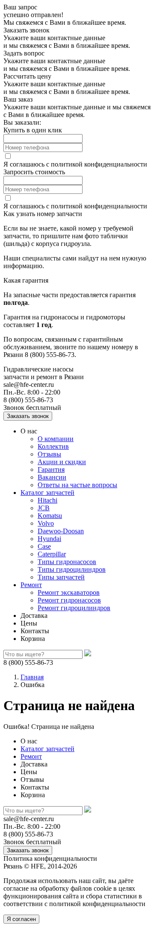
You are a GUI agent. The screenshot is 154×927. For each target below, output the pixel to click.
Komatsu (50, 515)
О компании (56, 438)
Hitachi (47, 500)
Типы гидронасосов (67, 561)
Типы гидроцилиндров (72, 569)
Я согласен (21, 919)
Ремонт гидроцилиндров (74, 607)
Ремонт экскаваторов (69, 592)
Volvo (46, 523)
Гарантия (51, 469)
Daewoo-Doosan (61, 531)
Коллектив (53, 446)
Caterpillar (52, 554)
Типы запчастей (61, 577)
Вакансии (52, 477)
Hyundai (49, 538)
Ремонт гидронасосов (69, 600)
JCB (44, 508)
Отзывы (49, 454)
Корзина (33, 638)
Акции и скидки (62, 461)
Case (44, 546)
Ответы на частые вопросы (77, 484)
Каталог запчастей (47, 492)
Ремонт (31, 584)
